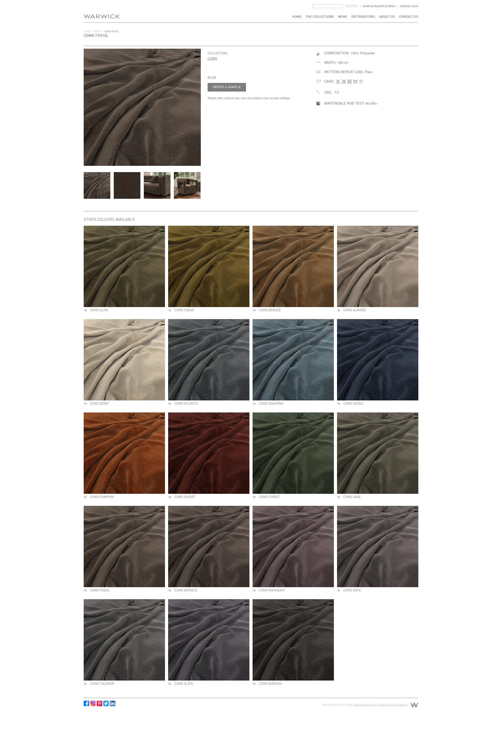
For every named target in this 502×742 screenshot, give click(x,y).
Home (297, 17)
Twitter (106, 703)
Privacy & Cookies (397, 705)
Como (97, 31)
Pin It (99, 703)
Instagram (93, 703)
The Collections (320, 17)
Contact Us (408, 17)
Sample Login (409, 6)
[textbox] (327, 6)
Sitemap (382, 705)
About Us (387, 17)
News (342, 17)
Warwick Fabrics (102, 11)
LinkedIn (112, 703)
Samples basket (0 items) (379, 6)
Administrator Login (365, 705)
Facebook (86, 703)
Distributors (363, 17)
